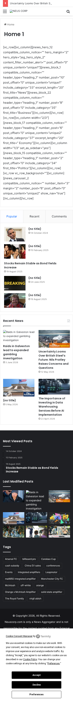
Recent (34, 216)
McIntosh (10, 585)
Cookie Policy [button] (30, 659)
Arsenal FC (11, 559)
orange (40, 585)
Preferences (36, 694)
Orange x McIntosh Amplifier (20, 591)
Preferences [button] (53, 663)
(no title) (34, 229)
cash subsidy (12, 565)
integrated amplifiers (29, 572)
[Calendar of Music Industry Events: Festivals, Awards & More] (59, 518)
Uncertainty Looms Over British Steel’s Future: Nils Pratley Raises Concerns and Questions (54, 360)
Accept (37, 675)
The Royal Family (14, 598)
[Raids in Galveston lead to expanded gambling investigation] (18, 336)
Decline (37, 684)
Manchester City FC (52, 578)
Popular (11, 216)
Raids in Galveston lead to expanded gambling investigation (16, 352)
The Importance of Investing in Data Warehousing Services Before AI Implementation (52, 406)
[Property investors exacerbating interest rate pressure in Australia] (36, 532)
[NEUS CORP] (18, 11)
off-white (26, 585)
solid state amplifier (51, 591)
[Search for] (68, 12)
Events (8, 572)
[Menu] (5, 12)
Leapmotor (51, 572)
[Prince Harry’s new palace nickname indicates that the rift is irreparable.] (13, 496)
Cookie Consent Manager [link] (19, 636)
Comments (59, 216)
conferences (53, 565)
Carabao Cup (48, 559)
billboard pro (29, 559)
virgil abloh (35, 598)
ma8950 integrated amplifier (20, 578)
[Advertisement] (36, 53)
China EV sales (33, 565)
